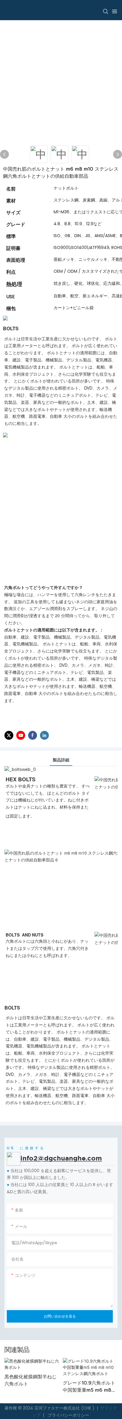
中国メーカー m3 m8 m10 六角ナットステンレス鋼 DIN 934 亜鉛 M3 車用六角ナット (91, 1393)
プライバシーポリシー (67, 1415)
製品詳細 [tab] (61, 760)
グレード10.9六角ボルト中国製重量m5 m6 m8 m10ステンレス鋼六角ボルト (32, 1386)
